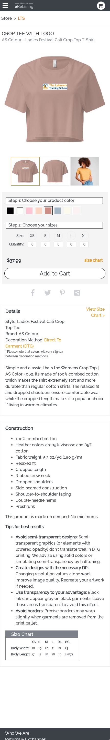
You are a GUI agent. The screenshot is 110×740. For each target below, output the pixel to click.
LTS (21, 18)
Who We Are (17, 733)
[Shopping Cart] (101, 6)
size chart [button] (93, 260)
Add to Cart (55, 273)
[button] (25, 171)
